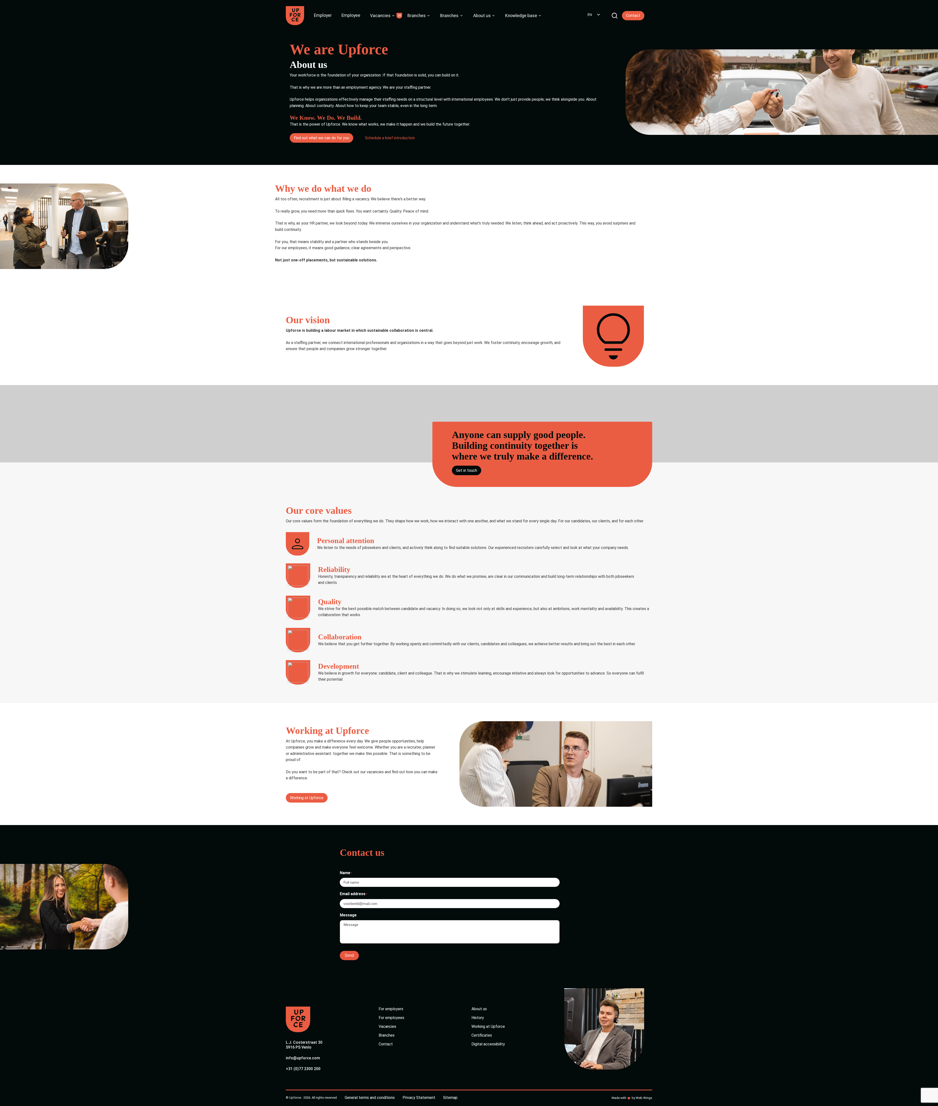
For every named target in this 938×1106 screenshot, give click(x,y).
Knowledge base (521, 15)
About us (482, 15)
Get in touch (466, 470)
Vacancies (380, 15)
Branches (416, 15)
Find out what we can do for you (321, 138)
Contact (633, 15)
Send (349, 955)
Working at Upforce (306, 797)
